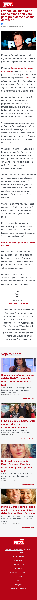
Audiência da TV (18, 560)
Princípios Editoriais (18, 589)
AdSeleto (19, 552)
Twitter (18, 581)
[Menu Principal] (33, 4)
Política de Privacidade (18, 593)
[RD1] (8, 4)
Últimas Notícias (18, 556)
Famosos (18, 568)
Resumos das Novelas (18, 572)
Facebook (18, 577)
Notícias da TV (18, 564)
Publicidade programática (14, 550)
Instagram (18, 585)
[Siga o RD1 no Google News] (2, 24)
